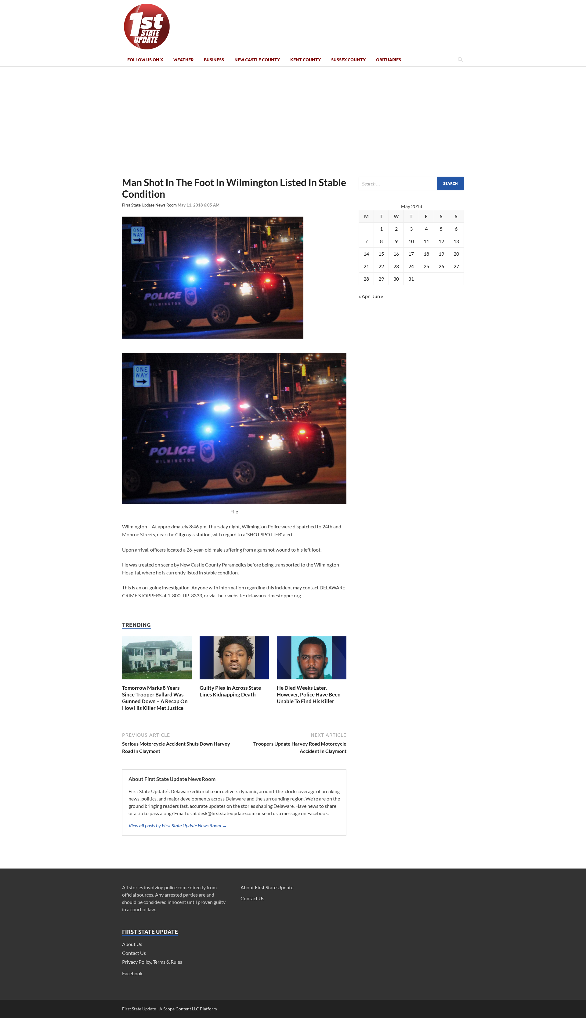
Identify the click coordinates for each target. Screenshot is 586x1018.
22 (381, 266)
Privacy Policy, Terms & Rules (152, 962)
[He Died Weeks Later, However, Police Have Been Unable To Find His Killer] (311, 681)
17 (411, 254)
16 (396, 254)
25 (426, 266)
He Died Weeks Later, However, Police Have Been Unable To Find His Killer (309, 694)
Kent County (305, 59)
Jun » (377, 296)
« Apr (364, 296)
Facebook (132, 973)
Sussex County (348, 59)
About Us (132, 944)
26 (441, 266)
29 (381, 279)
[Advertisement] (293, 121)
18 (426, 254)
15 (381, 254)
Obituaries (388, 59)
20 (456, 254)
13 (456, 241)
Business (214, 59)
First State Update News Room (150, 205)
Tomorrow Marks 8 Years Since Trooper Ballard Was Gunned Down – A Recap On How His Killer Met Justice (155, 698)
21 (366, 266)
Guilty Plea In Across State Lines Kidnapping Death (230, 691)
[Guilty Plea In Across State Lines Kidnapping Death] (234, 681)
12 (441, 241)
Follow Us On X (145, 59)
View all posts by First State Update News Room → (177, 825)
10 (411, 241)
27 (456, 266)
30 (396, 279)
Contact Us (134, 953)
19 (441, 254)
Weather (183, 59)
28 (366, 279)
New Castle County (257, 59)
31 (411, 279)
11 (426, 241)
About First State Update (267, 887)
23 (396, 266)
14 (366, 254)
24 (411, 266)
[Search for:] (411, 183)
